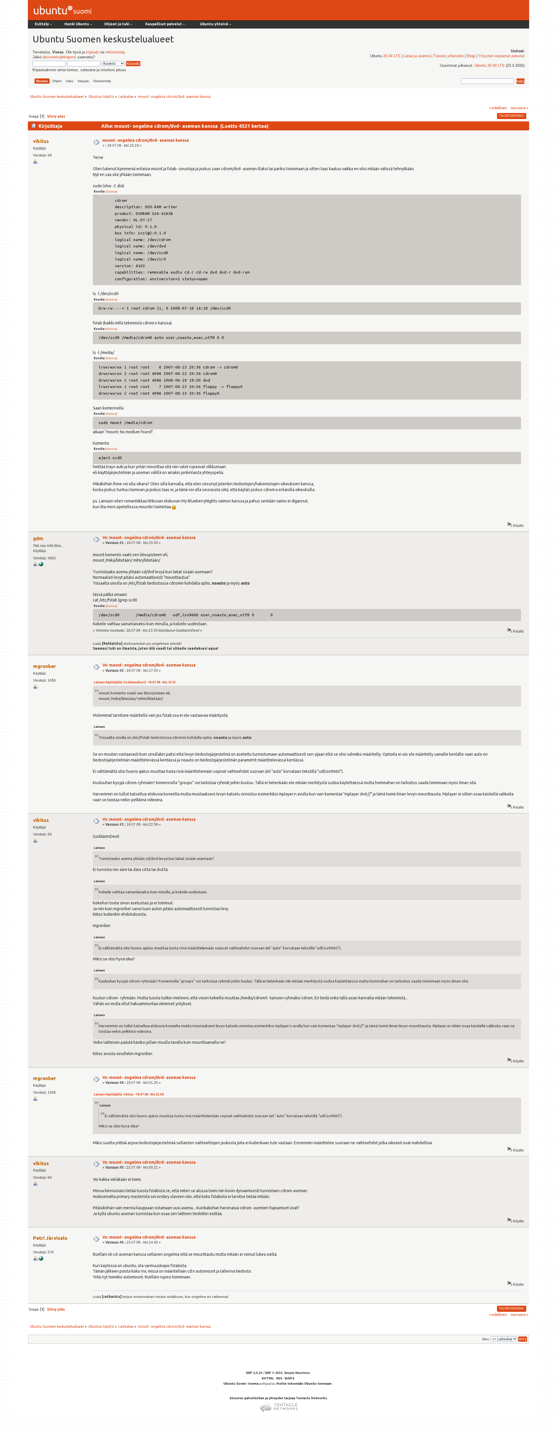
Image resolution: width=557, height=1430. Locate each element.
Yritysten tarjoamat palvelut (501, 56)
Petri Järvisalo (50, 1238)
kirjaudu (92, 52)
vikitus (41, 141)
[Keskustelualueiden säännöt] (41, 565)
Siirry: (486, 1339)
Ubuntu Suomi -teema (240, 1383)
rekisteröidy (115, 52)
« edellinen (498, 108)
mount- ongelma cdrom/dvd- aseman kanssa (145, 140)
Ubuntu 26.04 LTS (489, 66)
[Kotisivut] (41, 1259)
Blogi (471, 56)
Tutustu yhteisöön (448, 56)
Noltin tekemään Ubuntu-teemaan (304, 1383)
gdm (38, 538)
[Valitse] (111, 191)
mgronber (44, 666)
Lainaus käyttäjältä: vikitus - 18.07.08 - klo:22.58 (129, 1094)
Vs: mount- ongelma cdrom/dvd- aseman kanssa (149, 537)
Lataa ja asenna (417, 56)
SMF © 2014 (273, 1373)
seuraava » (519, 108)
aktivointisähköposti (59, 57)
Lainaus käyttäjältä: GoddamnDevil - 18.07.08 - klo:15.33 (135, 682)
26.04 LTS (391, 56)
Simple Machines (297, 1373)
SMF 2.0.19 (254, 1373)
